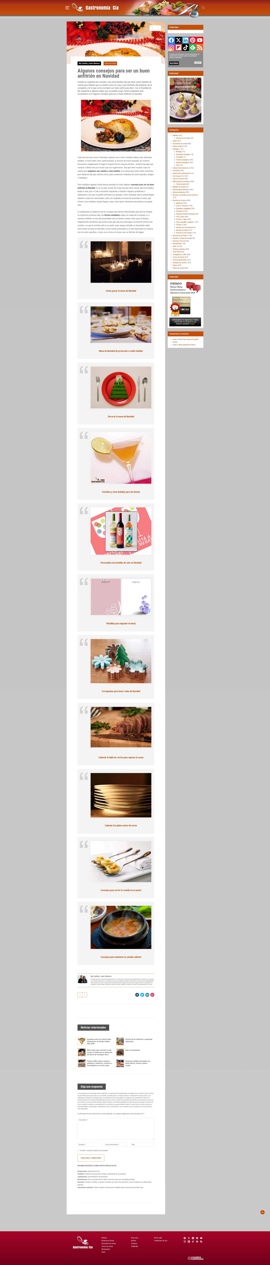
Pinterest (192, 40)
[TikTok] (193, 1241)
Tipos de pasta (181, 184)
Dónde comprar (178, 146)
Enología (175, 149)
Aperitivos (179, 203)
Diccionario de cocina (180, 144)
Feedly (192, 47)
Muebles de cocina (179, 187)
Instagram (171, 47)
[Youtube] (201, 1238)
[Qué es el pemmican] (120, 1052)
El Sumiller (179, 157)
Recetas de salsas (182, 230)
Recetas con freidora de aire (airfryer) (185, 195)
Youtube (199, 40)
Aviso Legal (158, 1238)
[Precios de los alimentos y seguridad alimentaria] (120, 1041)
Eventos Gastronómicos (180, 168)
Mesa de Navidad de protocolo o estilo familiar (121, 351)
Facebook (171, 40)
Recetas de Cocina (179, 200)
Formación (176, 171)
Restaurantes (177, 244)
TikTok (185, 47)
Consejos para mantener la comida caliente (121, 957)
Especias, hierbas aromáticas (185, 214)
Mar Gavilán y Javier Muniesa (89, 63)
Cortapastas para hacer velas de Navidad (121, 691)
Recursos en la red (179, 241)
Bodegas (179, 152)
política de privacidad (101, 1150)
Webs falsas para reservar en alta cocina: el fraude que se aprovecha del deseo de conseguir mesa (99, 1052)
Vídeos (175, 265)
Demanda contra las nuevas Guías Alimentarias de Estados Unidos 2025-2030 (99, 1041)
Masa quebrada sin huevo (187, 345)
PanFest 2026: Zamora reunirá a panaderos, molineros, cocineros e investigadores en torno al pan (99, 1063)
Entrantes (179, 211)
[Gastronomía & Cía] (95, 7)
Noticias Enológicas (182, 163)
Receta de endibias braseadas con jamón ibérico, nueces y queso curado (137, 1063)
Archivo (133, 1241)
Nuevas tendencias (179, 192)
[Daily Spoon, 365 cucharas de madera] (158, 28)
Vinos (178, 165)
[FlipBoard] (189, 1241)
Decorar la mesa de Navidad (121, 416)
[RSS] (201, 1241)
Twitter (178, 40)
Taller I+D (176, 246)
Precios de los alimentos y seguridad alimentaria (138, 1040)
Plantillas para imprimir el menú (121, 623)
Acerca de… (135, 1238)
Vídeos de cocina (178, 268)
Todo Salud (176, 252)
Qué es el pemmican (132, 1050)
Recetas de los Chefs (180, 236)
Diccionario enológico (183, 154)
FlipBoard (178, 47)
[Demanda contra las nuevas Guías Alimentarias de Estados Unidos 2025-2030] (82, 1041)
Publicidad (134, 1246)
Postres (178, 225)
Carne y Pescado (181, 206)
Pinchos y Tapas (181, 219)
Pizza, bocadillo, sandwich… (185, 222)
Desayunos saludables (183, 209)
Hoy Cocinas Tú (178, 176)
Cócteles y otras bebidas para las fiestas (121, 491)
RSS (199, 47)
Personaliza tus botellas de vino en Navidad (121, 562)
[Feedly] (197, 1241)
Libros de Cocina (178, 179)
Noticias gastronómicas (180, 190)
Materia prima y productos (181, 181)
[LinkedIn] (193, 1238)
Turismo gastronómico (180, 260)
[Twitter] (189, 1238)
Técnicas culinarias (179, 249)
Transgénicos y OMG (179, 254)
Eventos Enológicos (182, 160)
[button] (67, 7)
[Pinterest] (197, 1238)
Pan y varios (180, 217)
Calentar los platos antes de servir (121, 825)
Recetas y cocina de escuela (182, 238)
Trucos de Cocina (110, 63)
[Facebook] (185, 1238)
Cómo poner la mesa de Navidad (121, 290)
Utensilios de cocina (179, 263)
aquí (141, 1187)
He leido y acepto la (94, 1150)
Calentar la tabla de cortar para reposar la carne (121, 757)
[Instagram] (185, 1241)
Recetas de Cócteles (183, 138)
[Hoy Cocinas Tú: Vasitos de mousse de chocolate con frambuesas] (152, 28)
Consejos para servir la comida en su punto (121, 890)
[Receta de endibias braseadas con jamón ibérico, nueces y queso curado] (120, 1063)
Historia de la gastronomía (181, 173)
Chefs (175, 141)
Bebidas (175, 135)
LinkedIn (185, 40)
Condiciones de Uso (160, 1241)
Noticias (104, 1238)
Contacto (134, 1243)
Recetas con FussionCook (184, 227)
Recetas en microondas (184, 233)
